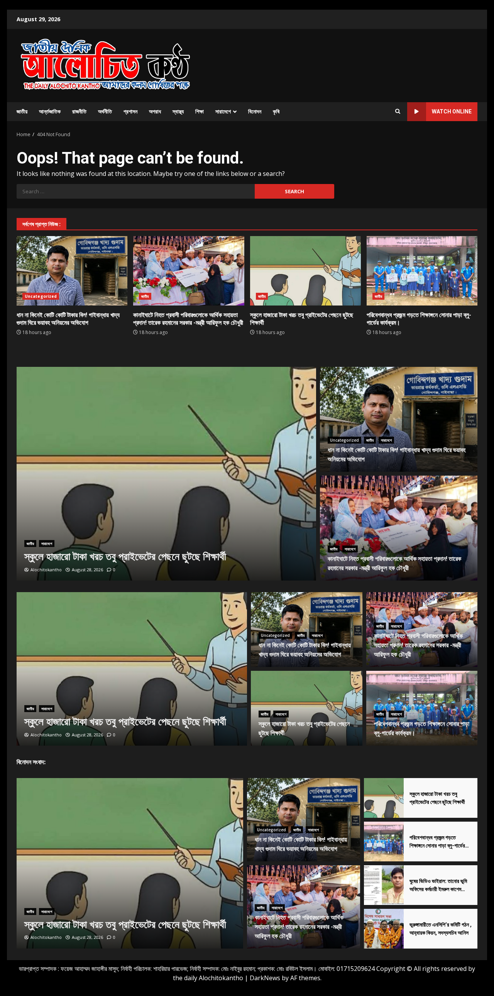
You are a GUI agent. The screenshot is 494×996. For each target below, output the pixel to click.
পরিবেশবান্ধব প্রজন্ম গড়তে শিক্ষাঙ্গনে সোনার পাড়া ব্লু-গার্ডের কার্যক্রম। (422, 271)
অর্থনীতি (105, 111)
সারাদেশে (223, 111)
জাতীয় (22, 111)
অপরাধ (155, 111)
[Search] (397, 111)
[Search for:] (136, 191)
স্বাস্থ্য (178, 111)
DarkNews (265, 978)
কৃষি (276, 111)
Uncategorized (41, 296)
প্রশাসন (130, 111)
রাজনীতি (79, 111)
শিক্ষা (199, 111)
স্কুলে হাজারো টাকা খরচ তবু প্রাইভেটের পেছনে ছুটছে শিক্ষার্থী (305, 271)
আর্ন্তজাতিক (50, 111)
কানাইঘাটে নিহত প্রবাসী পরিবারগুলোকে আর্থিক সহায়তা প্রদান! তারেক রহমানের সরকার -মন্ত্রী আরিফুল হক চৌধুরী (188, 271)
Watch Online (452, 111)
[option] (166, 474)
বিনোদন (254, 111)
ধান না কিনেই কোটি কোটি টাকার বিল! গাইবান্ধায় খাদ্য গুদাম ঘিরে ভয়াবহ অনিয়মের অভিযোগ (72, 271)
